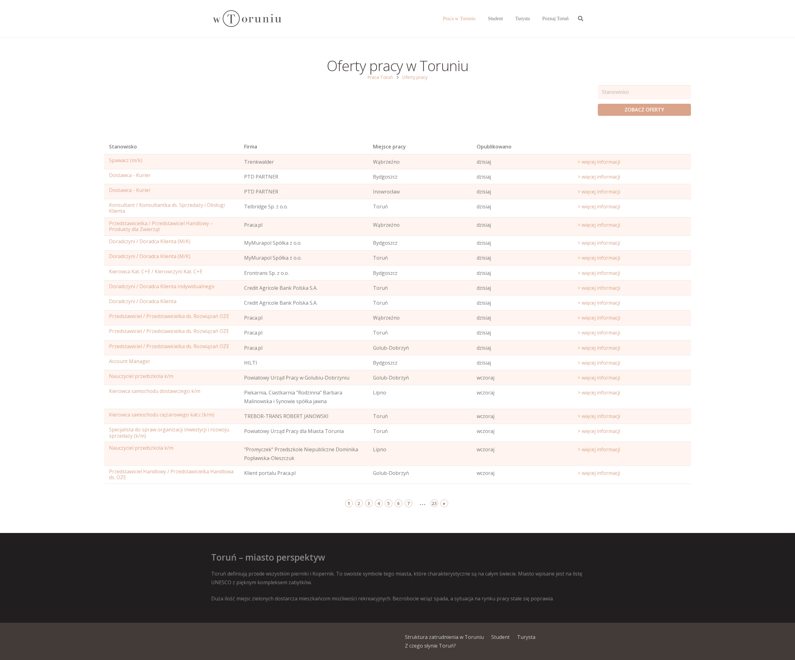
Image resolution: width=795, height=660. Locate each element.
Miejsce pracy (389, 146)
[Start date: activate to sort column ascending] (632, 148)
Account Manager (129, 361)
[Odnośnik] (246, 19)
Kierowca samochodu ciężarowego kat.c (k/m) (161, 414)
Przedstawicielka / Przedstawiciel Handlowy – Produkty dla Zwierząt (161, 226)
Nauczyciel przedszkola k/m (141, 376)
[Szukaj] (580, 19)
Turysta (526, 637)
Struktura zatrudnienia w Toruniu (444, 637)
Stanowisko (123, 146)
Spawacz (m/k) (125, 160)
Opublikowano (494, 146)
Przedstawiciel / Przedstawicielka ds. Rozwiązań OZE (169, 316)
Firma (250, 146)
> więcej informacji (599, 161)
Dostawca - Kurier (130, 175)
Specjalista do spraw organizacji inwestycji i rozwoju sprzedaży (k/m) (169, 432)
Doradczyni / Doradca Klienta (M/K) (149, 241)
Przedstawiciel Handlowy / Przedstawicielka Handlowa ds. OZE (171, 474)
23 (434, 503)
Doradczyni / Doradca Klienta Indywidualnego (162, 286)
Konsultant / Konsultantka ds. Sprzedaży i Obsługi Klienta (167, 208)
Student (500, 637)
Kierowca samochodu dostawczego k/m (154, 391)
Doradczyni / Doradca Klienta (142, 301)
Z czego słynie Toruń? (430, 645)
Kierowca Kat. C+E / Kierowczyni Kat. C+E (155, 271)
